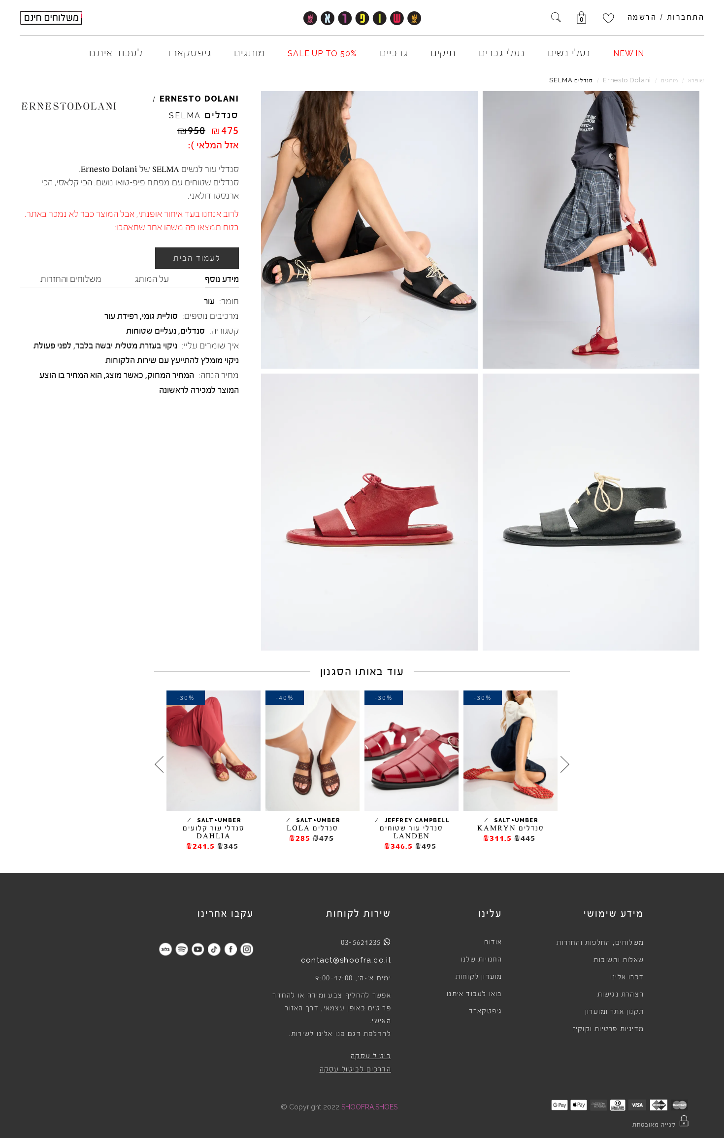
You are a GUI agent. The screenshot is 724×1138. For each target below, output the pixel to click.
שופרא (696, 80)
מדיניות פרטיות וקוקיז (608, 1029)
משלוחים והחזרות (70, 279)
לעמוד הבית (197, 258)
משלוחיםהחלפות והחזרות (600, 943)
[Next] (159, 763)
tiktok (214, 949)
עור (209, 301)
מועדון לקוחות (479, 977)
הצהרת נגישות (620, 995)
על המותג (152, 279)
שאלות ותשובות (618, 960)
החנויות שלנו (481, 960)
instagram (246, 949)
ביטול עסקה (371, 1056)
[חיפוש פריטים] (556, 18)
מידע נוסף (222, 279)
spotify (181, 949)
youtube (198, 949)
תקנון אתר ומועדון (614, 1012)
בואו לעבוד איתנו (474, 994)
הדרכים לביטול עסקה (355, 1069)
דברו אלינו (627, 977)
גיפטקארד (485, 1011)
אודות (493, 942)
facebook (230, 949)
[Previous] (565, 763)
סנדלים (192, 331)
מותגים (669, 80)
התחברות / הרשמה (666, 17)
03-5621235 (361, 942)
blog (165, 949)
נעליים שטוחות (151, 331)
